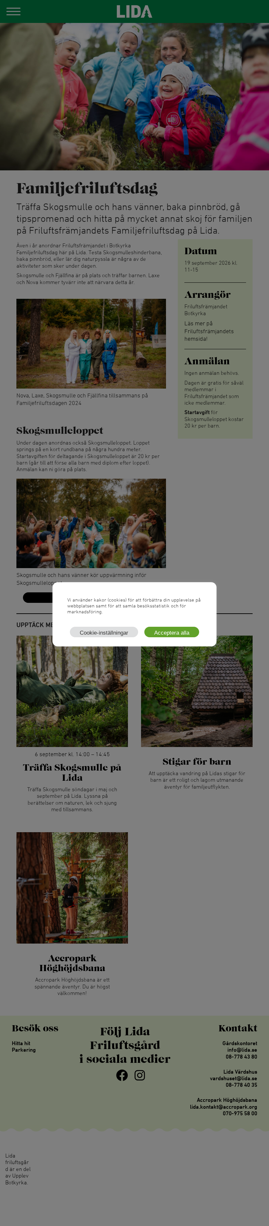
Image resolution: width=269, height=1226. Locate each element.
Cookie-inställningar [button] (104, 633)
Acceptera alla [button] (171, 633)
